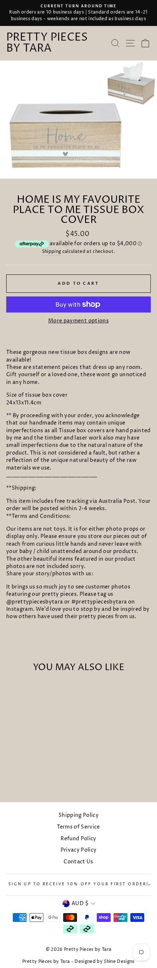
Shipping (51, 252)
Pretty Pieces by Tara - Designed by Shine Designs (78, 961)
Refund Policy (78, 839)
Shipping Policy (78, 815)
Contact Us (78, 862)
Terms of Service (78, 827)
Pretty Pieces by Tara (47, 43)
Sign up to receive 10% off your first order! (78, 884)
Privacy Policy (79, 850)
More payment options (78, 321)
